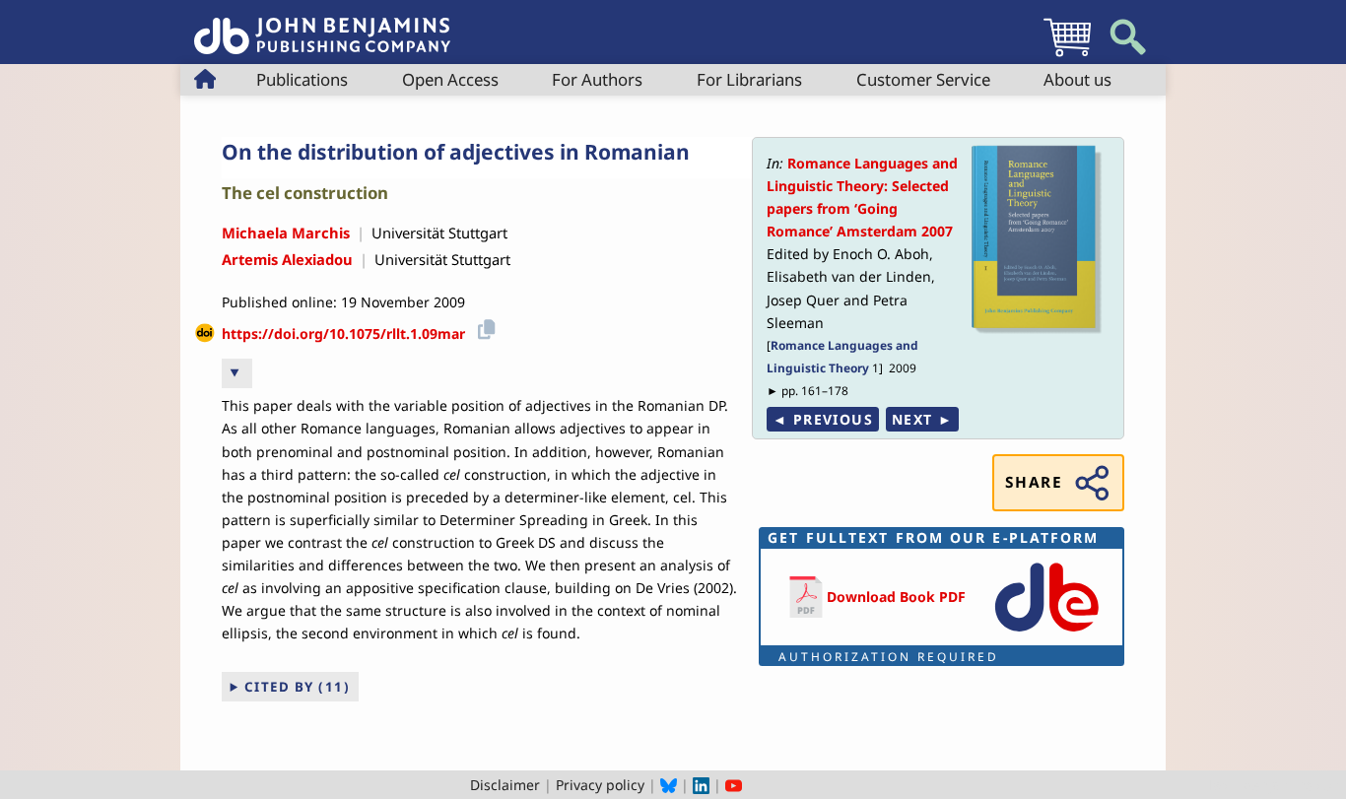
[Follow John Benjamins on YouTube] (733, 784)
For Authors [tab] (597, 79)
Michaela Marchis (286, 232)
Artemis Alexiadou (287, 259)
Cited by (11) (297, 687)
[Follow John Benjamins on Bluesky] (668, 784)
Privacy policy (600, 784)
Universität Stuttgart (439, 232)
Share (1033, 482)
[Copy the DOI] (483, 326)
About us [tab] (1077, 79)
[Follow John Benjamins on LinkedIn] (701, 784)
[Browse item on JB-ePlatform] (1046, 633)
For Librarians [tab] (749, 79)
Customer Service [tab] (923, 79)
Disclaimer (505, 784)
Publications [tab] (302, 79)
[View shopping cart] (1067, 55)
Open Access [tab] (450, 79)
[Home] (322, 25)
